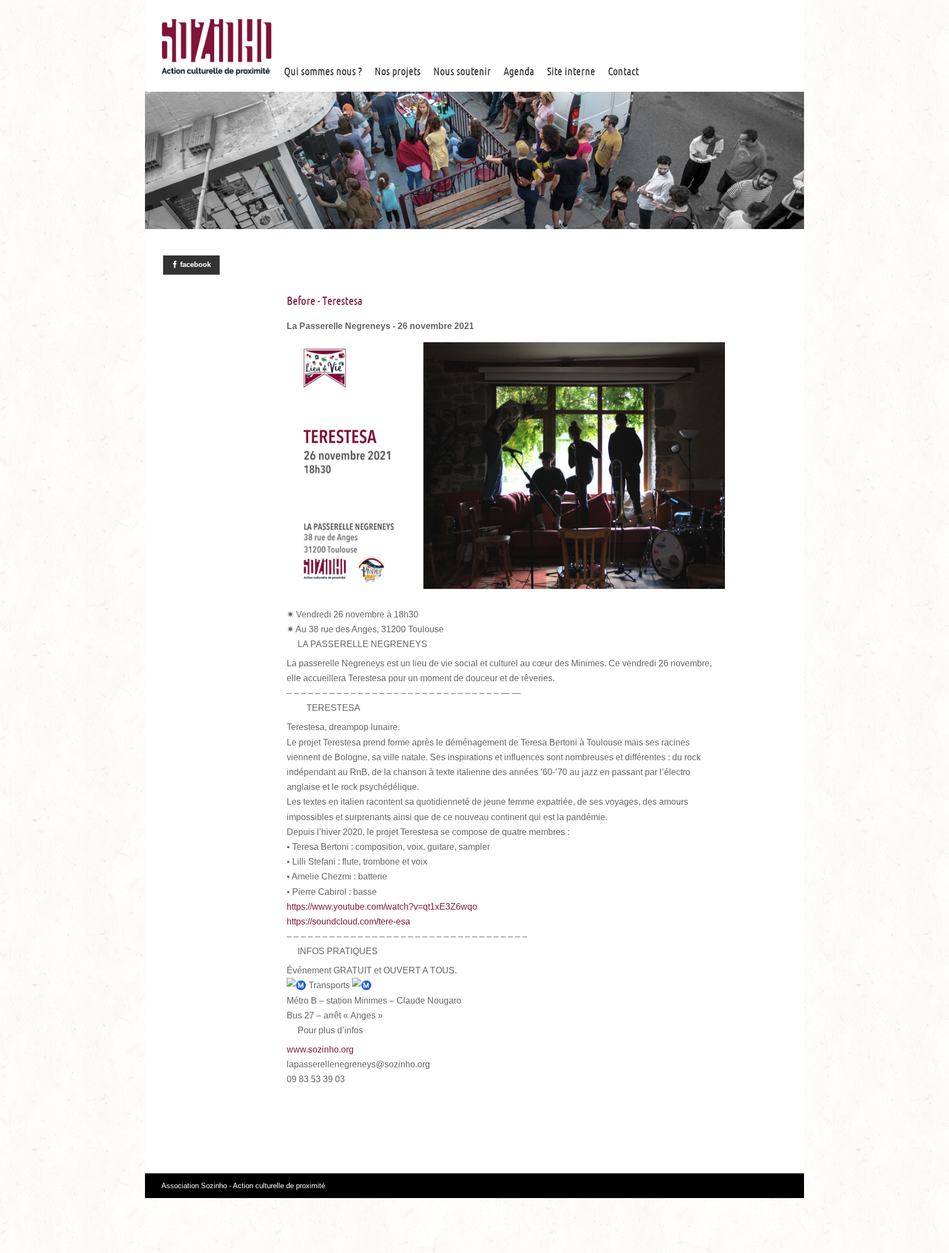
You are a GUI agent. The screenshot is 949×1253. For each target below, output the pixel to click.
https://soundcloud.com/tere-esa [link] (348, 921)
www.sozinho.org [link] (320, 1049)
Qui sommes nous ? (323, 71)
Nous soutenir (462, 71)
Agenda (519, 71)
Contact (623, 71)
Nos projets (398, 71)
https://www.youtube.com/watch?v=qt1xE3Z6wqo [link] (382, 906)
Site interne (571, 71)
